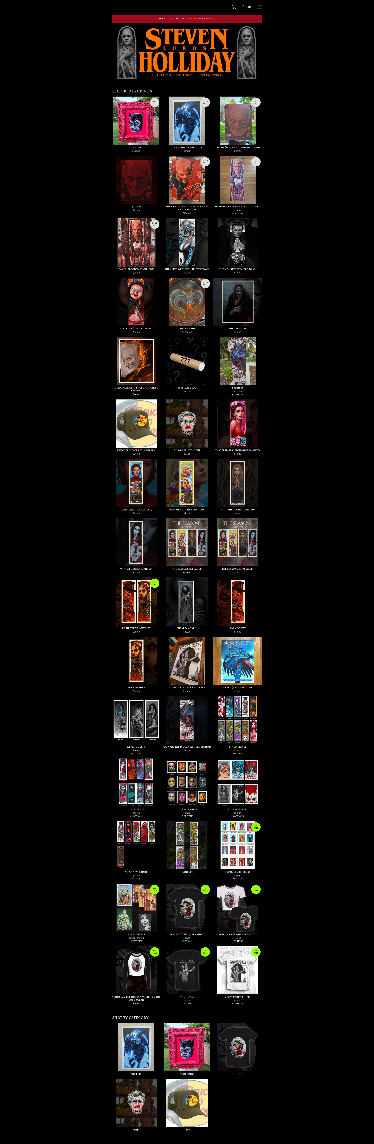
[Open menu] (259, 7)
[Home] (187, 7)
